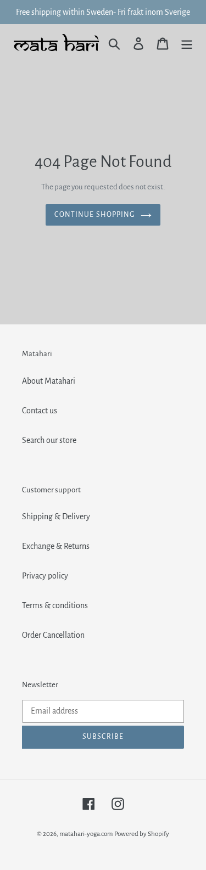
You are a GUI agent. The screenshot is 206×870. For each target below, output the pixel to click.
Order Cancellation (53, 635)
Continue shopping (94, 214)
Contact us (39, 410)
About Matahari (48, 381)
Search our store (49, 440)
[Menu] (187, 43)
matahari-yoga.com (86, 834)
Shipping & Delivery (56, 516)
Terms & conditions (55, 605)
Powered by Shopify (141, 834)
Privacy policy (45, 575)
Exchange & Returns (56, 546)
